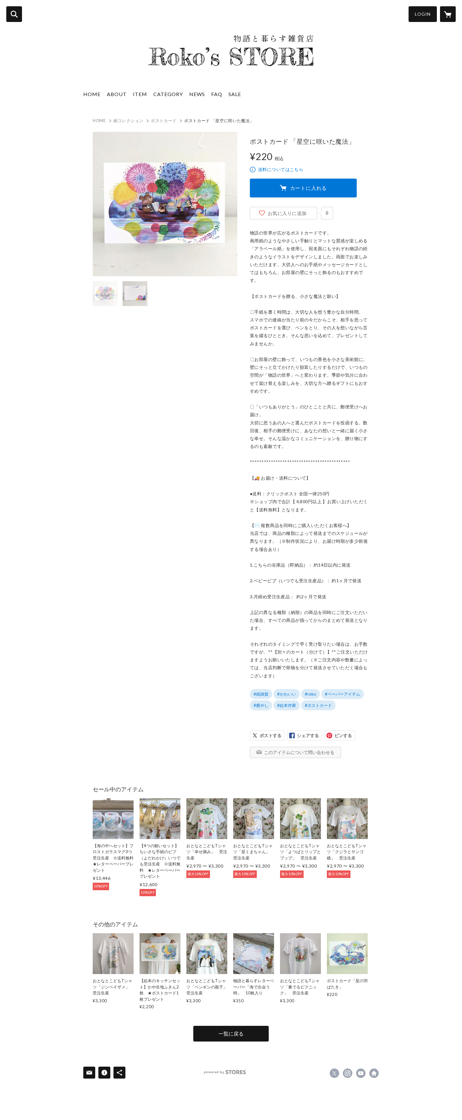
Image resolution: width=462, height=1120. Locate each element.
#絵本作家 (286, 705)
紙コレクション (128, 120)
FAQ (216, 94)
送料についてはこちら (280, 169)
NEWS (197, 94)
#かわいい (286, 694)
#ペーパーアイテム (342, 694)
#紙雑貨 (261, 694)
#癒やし (261, 705)
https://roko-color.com (374, 1073)
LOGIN (423, 14)
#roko (310, 694)
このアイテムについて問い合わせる (299, 752)
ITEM (140, 94)
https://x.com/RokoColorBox (334, 1073)
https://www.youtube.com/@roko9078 (361, 1073)
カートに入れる (308, 188)
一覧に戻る (231, 1034)
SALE (234, 94)
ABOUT (117, 94)
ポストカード (164, 120)
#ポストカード (318, 705)
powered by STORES (224, 1072)
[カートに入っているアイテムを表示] (448, 14)
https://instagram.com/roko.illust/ (347, 1073)
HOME (92, 94)
